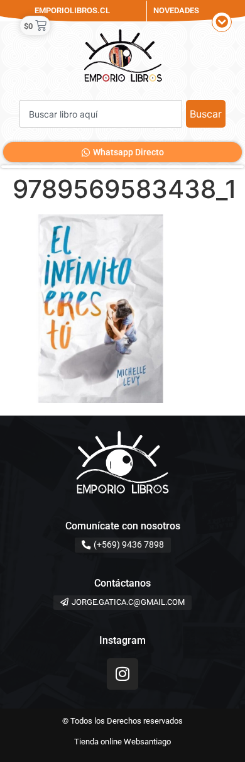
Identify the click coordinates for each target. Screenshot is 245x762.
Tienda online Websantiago (122, 741)
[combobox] (100, 114)
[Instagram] (122, 674)
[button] (222, 22)
